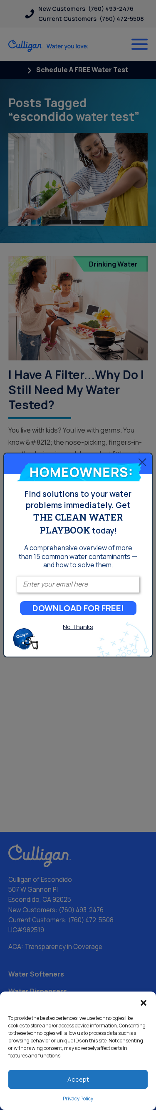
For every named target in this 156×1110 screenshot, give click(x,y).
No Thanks (78, 627)
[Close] (142, 461)
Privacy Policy (78, 1098)
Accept (78, 1079)
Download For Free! (78, 608)
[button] (143, 1002)
